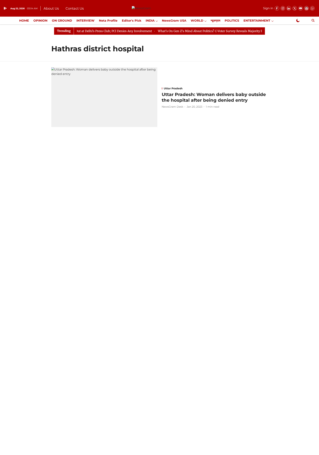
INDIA (150, 20)
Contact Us (75, 8)
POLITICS (232, 20)
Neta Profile (108, 20)
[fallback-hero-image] (104, 97)
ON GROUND (62, 20)
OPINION (40, 20)
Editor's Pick (131, 20)
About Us (51, 8)
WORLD (197, 20)
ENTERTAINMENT (256, 20)
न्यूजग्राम (215, 20)
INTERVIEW (85, 20)
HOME (24, 20)
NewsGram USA (174, 20)
